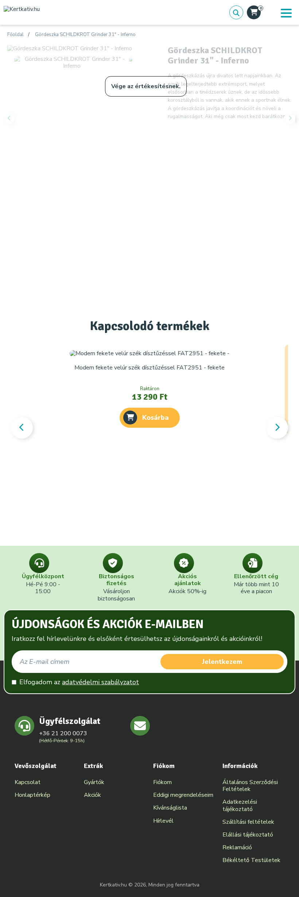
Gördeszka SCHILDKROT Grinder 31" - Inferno (85, 35)
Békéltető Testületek (251, 860)
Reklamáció (237, 847)
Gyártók (94, 782)
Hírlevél (163, 821)
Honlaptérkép (32, 795)
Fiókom (162, 782)
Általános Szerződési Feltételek (250, 785)
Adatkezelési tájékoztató (239, 805)
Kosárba (155, 417)
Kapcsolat (27, 782)
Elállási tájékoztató (247, 835)
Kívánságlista (170, 808)
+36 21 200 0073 (63, 733)
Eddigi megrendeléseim (183, 795)
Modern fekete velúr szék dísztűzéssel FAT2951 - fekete (149, 368)
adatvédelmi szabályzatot (100, 682)
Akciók (92, 795)
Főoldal (15, 35)
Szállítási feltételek (248, 822)
